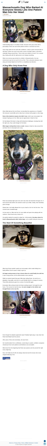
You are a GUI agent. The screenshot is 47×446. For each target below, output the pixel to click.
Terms (22, 443)
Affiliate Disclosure (29, 443)
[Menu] (2, 2)
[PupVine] (23, 2)
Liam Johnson (6, 14)
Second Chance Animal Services (24, 91)
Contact (36, 443)
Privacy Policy (17, 443)
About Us (11, 443)
